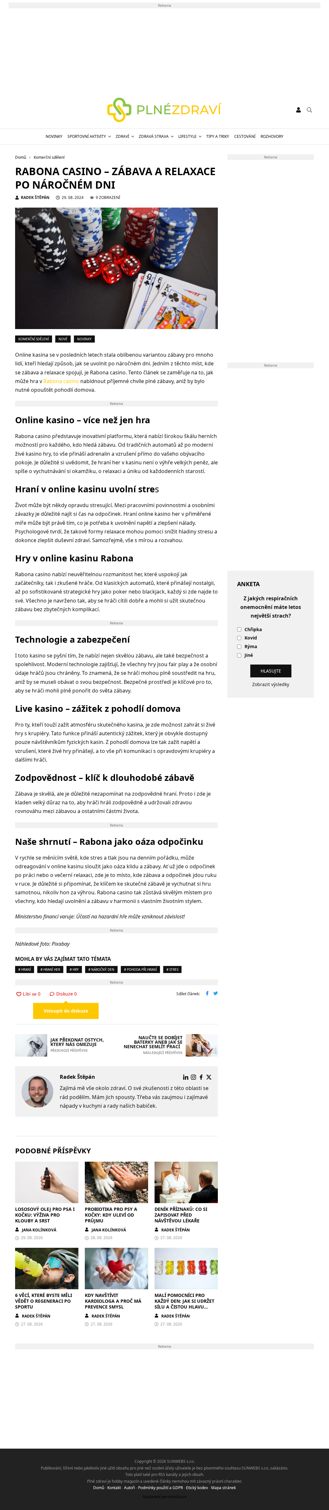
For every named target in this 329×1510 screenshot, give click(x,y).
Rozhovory (272, 136)
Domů (98, 1487)
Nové (62, 339)
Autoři (129, 1487)
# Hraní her (50, 969)
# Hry (74, 969)
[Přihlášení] (298, 109)
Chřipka (253, 629)
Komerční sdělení (33, 339)
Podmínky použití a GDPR (160, 1487)
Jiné (249, 655)
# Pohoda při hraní (140, 969)
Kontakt (114, 1487)
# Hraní (24, 969)
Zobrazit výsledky (270, 684)
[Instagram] (193, 1077)
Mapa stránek (223, 1487)
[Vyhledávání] (309, 110)
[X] (208, 1077)
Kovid (251, 638)
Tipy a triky (217, 136)
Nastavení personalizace (165, 1496)
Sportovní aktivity (86, 136)
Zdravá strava (154, 136)
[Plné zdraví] (164, 110)
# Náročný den (101, 969)
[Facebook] (201, 1077)
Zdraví (122, 136)
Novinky (54, 136)
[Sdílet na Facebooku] (207, 994)
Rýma (251, 646)
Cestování (244, 136)
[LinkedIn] (185, 1077)
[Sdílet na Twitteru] (215, 994)
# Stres (172, 969)
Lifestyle (187, 136)
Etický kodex (197, 1487)
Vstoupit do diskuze (66, 1011)
